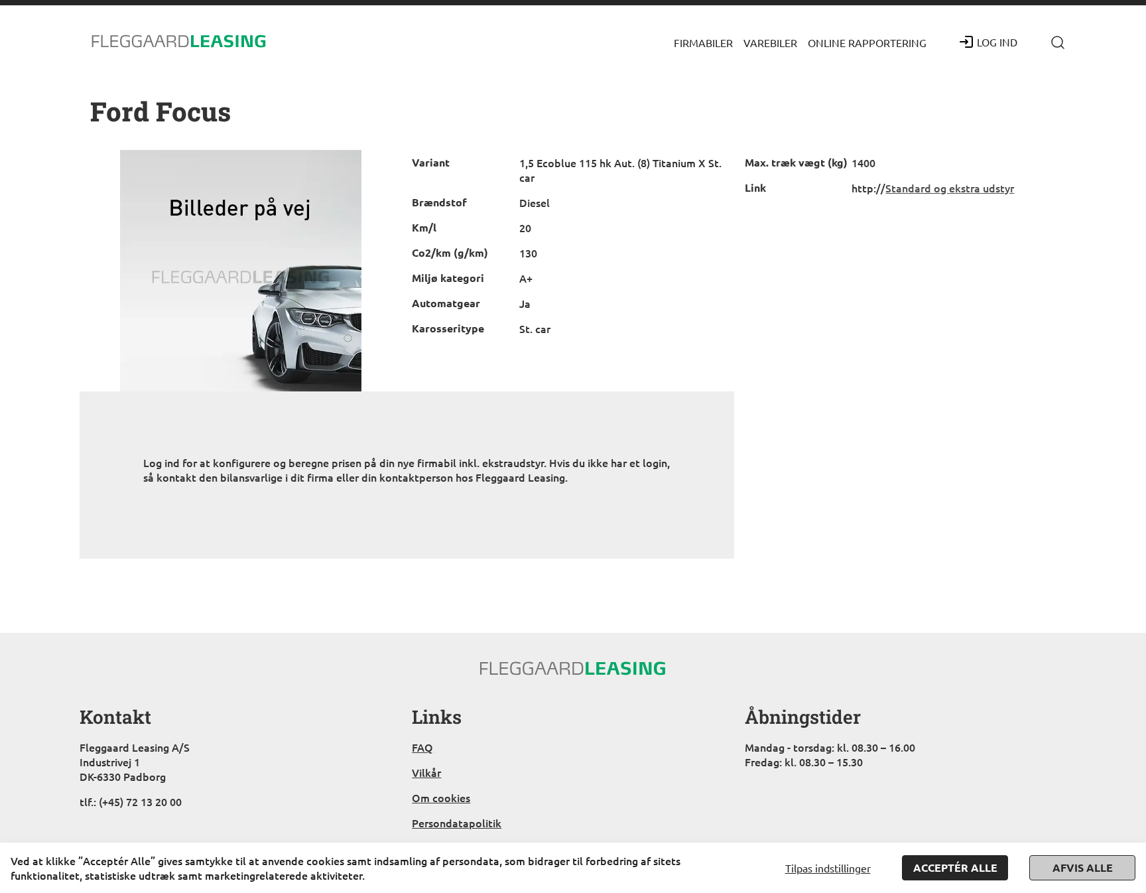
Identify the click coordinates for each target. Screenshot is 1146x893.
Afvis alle (1082, 867)
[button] (703, 41)
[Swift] (179, 41)
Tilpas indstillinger (828, 867)
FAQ (422, 747)
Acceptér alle (955, 867)
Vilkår (426, 772)
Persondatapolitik (456, 822)
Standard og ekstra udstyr (949, 187)
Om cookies (441, 797)
